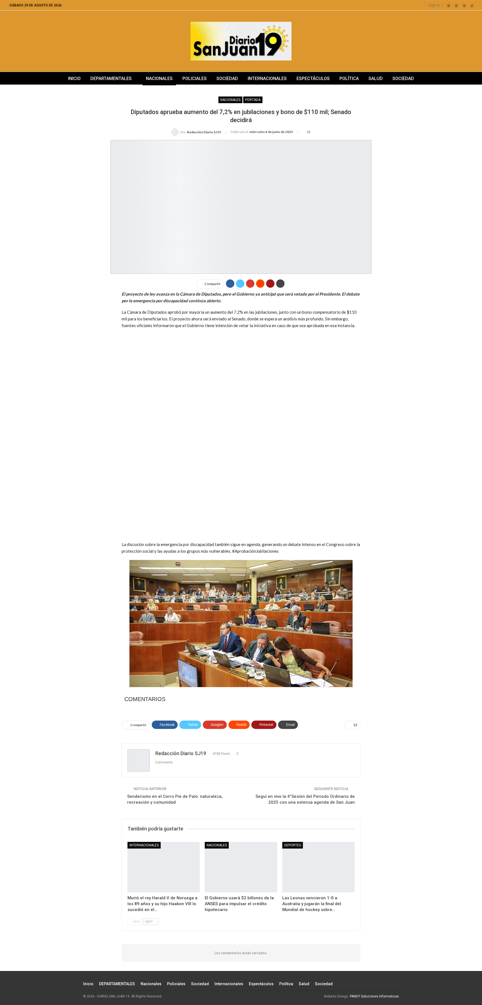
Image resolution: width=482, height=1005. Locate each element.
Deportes (292, 845)
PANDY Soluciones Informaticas (374, 996)
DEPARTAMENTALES (111, 78)
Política (349, 78)
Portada (253, 100)
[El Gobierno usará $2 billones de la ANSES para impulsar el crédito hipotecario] (241, 867)
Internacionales (267, 78)
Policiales (194, 78)
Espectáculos (313, 78)
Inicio (74, 78)
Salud (375, 78)
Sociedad (227, 78)
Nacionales (159, 78)
